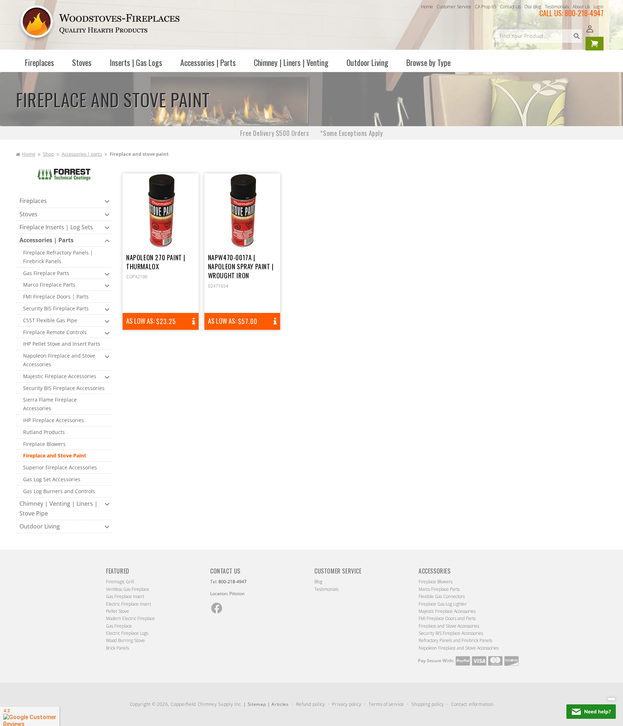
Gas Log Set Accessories (51, 479)
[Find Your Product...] (576, 36)
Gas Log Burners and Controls (59, 491)
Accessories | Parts (46, 240)
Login (598, 7)
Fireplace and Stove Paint (54, 455)
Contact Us (510, 7)
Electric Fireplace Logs (127, 633)
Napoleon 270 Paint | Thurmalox (155, 262)
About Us (581, 7)
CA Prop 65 (485, 7)
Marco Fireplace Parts (49, 284)
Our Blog (532, 7)
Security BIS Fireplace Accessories (64, 388)
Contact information (472, 704)
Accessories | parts (82, 154)
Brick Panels (117, 648)
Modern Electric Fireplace (130, 618)
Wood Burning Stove (125, 640)
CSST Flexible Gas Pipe (50, 320)
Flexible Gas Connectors (442, 596)
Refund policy (310, 704)
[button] (39, 62)
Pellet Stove (117, 611)
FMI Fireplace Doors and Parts (447, 618)
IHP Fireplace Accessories (53, 420)
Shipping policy (427, 704)
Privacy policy (346, 704)
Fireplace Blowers (44, 444)
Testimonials (557, 7)
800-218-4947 (584, 13)
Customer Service (454, 7)
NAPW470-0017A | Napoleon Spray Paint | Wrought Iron (241, 266)
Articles (280, 704)
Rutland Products (44, 432)
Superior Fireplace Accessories (60, 467)
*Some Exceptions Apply (351, 133)
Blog (318, 582)
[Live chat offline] (591, 711)
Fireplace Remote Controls (55, 332)
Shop (48, 154)
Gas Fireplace (119, 626)
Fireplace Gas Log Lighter (443, 604)
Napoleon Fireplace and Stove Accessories (59, 360)
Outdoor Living (39, 526)
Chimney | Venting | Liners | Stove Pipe (58, 508)
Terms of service (386, 704)
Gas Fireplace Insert (125, 596)
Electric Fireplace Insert (128, 604)
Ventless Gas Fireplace (127, 589)
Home (427, 7)
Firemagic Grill (120, 582)
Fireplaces (33, 201)
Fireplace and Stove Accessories (449, 626)
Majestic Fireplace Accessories (59, 376)
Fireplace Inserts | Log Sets (56, 227)
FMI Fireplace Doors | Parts (56, 296)
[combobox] (539, 36)
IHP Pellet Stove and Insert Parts (61, 343)
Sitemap (257, 704)
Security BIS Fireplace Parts (56, 308)
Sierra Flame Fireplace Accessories (50, 404)
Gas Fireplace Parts (46, 273)
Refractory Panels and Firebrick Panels (455, 640)
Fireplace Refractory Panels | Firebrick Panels (58, 257)
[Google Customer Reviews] (29, 716)
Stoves (28, 214)
